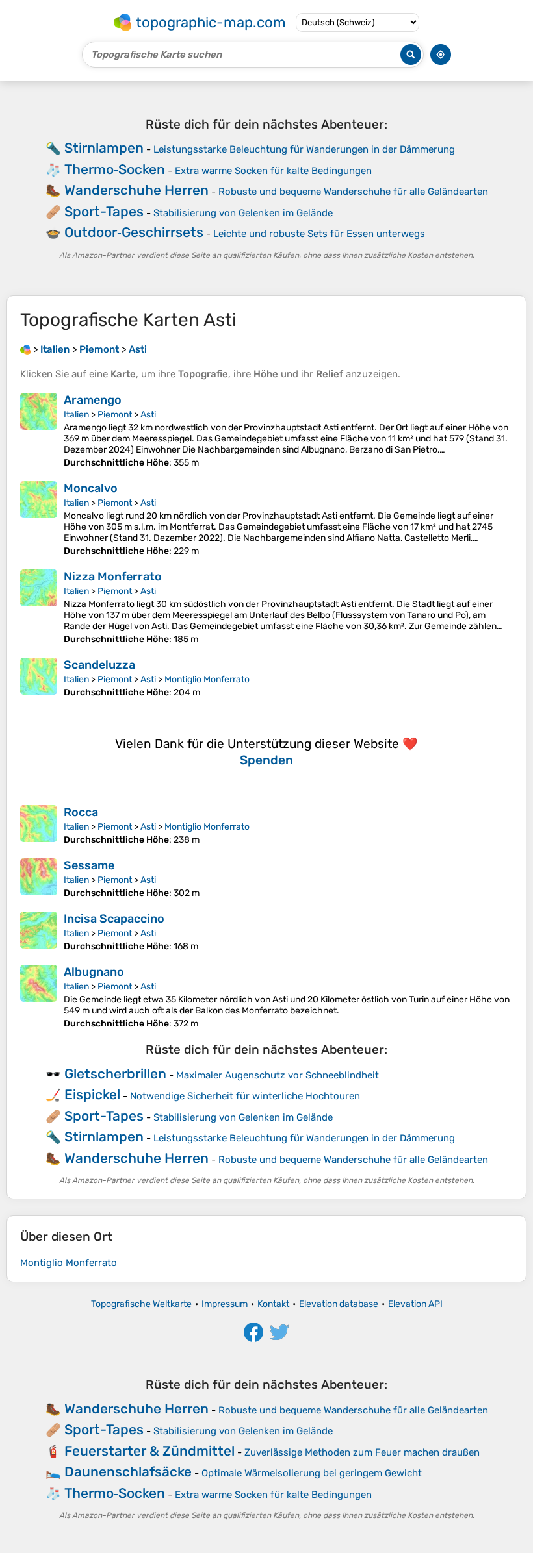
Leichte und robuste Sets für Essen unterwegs (319, 234)
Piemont (115, 414)
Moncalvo (91, 488)
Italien (76, 414)
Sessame (89, 865)
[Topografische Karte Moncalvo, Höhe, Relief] (38, 518)
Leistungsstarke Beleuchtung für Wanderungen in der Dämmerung (304, 149)
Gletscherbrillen (115, 1073)
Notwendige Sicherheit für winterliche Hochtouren (245, 1096)
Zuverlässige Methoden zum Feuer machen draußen (362, 1452)
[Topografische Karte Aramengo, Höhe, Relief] (38, 430)
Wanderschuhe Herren (136, 190)
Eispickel (92, 1094)
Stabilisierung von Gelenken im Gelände (243, 213)
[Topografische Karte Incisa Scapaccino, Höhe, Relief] (38, 932)
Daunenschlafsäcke (128, 1471)
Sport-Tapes (104, 211)
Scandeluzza (99, 665)
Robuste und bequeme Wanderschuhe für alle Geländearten (353, 191)
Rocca (81, 812)
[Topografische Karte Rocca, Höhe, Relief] (38, 825)
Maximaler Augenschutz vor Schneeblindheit (277, 1075)
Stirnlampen (104, 148)
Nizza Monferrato (113, 576)
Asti (148, 414)
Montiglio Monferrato (207, 679)
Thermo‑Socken (114, 169)
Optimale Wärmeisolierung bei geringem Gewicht (312, 1473)
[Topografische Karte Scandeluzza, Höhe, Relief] (38, 678)
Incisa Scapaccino (114, 919)
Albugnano (94, 972)
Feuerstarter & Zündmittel (149, 1451)
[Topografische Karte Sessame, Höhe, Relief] (38, 878)
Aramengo (93, 400)
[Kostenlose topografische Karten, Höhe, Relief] (25, 349)
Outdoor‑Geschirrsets (133, 232)
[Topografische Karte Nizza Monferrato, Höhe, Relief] (38, 607)
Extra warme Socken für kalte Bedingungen (273, 171)
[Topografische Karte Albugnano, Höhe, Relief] (38, 997)
